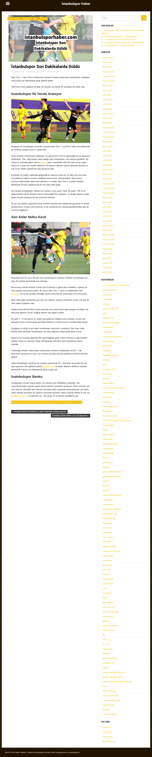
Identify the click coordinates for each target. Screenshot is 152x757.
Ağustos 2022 (108, 128)
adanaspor (107, 295)
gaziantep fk (108, 449)
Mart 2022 (107, 151)
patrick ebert (108, 556)
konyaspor (107, 532)
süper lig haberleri (110, 626)
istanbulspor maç (110, 514)
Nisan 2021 (108, 202)
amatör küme (108, 318)
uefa (105, 686)
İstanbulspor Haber (76, 4)
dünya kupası (108, 383)
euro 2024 (107, 397)
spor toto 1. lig (109, 607)
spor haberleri (108, 602)
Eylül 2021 (107, 179)
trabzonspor (108, 649)
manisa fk (107, 542)
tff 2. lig (106, 644)
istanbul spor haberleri (112, 495)
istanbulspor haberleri (112, 509)
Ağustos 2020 (108, 235)
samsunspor (108, 579)
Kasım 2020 (108, 226)
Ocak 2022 (107, 160)
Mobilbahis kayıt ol (19, 396)
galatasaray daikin (110, 444)
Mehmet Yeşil (49, 366)
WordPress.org (109, 741)
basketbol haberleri (111, 355)
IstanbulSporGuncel (37, 72)
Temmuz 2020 (109, 240)
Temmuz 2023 (109, 76)
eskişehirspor (108, 393)
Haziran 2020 (108, 244)
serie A (106, 588)
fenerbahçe (107, 411)
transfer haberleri (110, 658)
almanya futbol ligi (110, 309)
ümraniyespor (108, 705)
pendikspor (107, 560)
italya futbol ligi (109, 518)
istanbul (106, 491)
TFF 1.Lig (43, 19)
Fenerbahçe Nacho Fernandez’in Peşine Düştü (124, 42)
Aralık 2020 (107, 221)
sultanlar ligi (108, 616)
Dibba (43, 162)
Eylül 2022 (107, 123)
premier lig (107, 565)
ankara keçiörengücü (112, 323)
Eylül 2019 (107, 272)
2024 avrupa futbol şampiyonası (116, 285)
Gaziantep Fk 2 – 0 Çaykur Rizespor (119, 46)
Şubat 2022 (108, 156)
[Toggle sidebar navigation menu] (8, 3)
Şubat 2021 (108, 212)
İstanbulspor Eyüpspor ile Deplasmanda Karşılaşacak (40, 412)
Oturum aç (107, 727)
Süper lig (106, 621)
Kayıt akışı (107, 732)
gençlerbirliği (108, 453)
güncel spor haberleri (112, 477)
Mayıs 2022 (108, 142)
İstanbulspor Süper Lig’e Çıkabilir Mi (69, 416)
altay (105, 313)
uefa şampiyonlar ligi (111, 700)
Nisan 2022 (108, 146)
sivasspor (107, 593)
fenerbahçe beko (110, 416)
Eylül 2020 (107, 230)
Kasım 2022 (108, 114)
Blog (10, 19)
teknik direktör (109, 630)
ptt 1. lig (106, 570)
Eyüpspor (15, 294)
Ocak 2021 (107, 216)
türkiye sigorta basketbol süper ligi (117, 682)
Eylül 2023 (107, 67)
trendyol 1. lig (108, 663)
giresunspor (108, 463)
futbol (105, 430)
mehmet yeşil (44, 402)
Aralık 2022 (107, 109)
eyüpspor (107, 402)
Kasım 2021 (108, 170)
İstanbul (17, 19)
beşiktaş (106, 360)
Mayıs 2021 (108, 198)
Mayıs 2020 (108, 249)
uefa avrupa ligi (109, 691)
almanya (106, 304)
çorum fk (106, 379)
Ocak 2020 (107, 268)
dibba (14, 402)
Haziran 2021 (108, 193)
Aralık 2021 (107, 165)
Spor (35, 19)
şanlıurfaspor (108, 584)
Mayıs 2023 (108, 86)
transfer (106, 654)
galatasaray (108, 439)
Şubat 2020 (108, 263)
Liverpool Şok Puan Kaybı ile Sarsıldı (120, 39)
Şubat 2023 (108, 100)
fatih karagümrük (110, 407)
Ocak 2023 (107, 104)
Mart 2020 (107, 258)
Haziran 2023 (108, 81)
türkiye (105, 668)
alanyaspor (107, 299)
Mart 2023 (107, 95)
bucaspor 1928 (109, 369)
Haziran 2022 (108, 137)
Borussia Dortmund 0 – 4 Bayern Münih (121, 36)
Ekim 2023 (107, 62)
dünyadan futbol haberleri (113, 388)
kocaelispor (108, 528)
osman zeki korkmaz (59, 402)
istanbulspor (32, 402)
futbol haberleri (109, 435)
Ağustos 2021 (108, 184)
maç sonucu (108, 537)
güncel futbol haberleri (112, 472)
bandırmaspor (108, 341)
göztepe (106, 467)
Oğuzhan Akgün (109, 546)
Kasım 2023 (108, 58)
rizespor (106, 574)
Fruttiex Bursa (109, 425)
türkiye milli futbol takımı (113, 677)
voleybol (106, 710)
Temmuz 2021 (109, 188)
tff (103, 635)
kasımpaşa (107, 523)
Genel (105, 458)
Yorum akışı (108, 737)
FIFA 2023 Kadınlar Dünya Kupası (117, 421)
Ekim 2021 (107, 174)
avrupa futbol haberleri (112, 337)
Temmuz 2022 (109, 132)
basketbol (107, 351)
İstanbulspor (26, 19)
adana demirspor (110, 290)
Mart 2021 (107, 207)
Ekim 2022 (107, 118)
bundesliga (107, 374)
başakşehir (107, 346)
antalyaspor (108, 332)
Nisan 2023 (108, 90)
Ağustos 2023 (108, 72)
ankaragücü (108, 327)
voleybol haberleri (110, 714)
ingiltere (106, 481)
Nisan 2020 (108, 254)
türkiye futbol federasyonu (113, 672)
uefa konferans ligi (110, 696)
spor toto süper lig (110, 612)
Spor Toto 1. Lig (75, 402)
